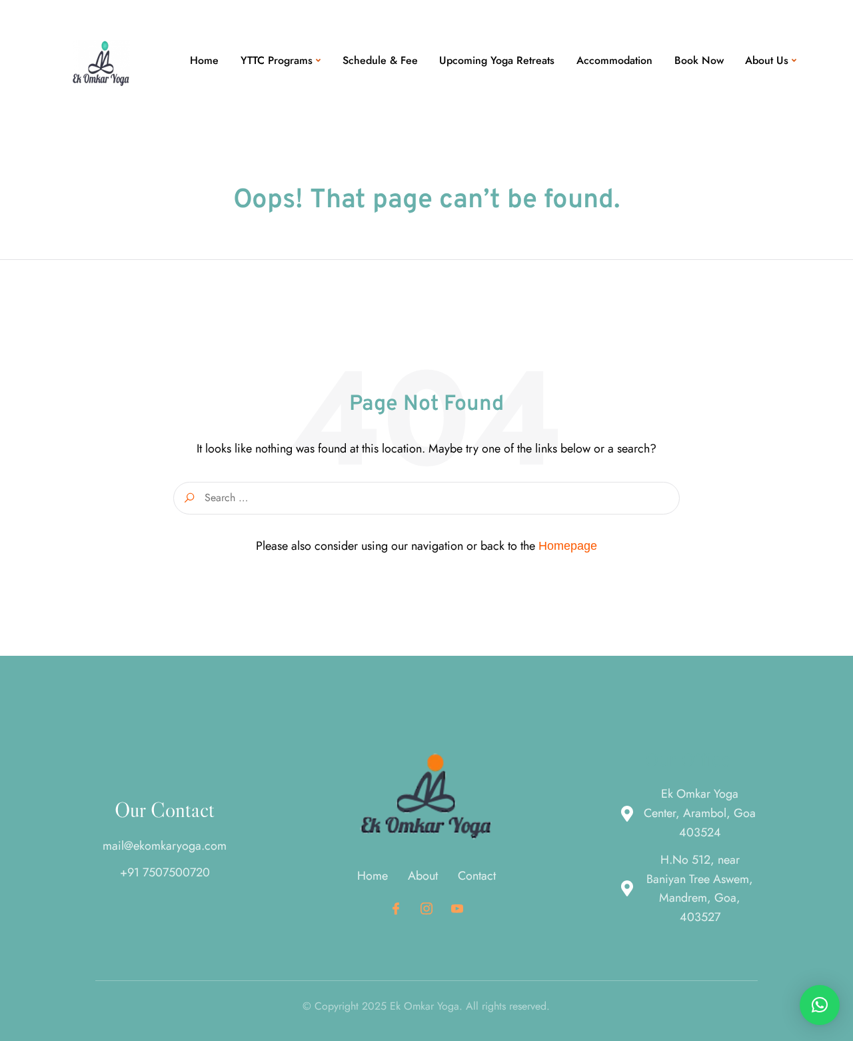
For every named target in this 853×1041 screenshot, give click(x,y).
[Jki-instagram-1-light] (426, 908)
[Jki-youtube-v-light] (456, 908)
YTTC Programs (277, 60)
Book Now (699, 60)
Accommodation (614, 60)
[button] (820, 1005)
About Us (766, 60)
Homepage (567, 545)
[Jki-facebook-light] (396, 908)
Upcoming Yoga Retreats (496, 60)
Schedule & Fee (380, 60)
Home (204, 60)
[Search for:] (426, 498)
